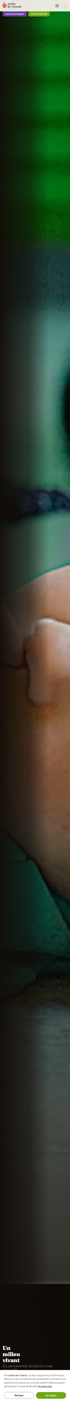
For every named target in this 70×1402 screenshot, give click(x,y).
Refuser (19, 1395)
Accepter (51, 1395)
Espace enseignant (14, 14)
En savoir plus (45, 1386)
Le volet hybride (39, 14)
